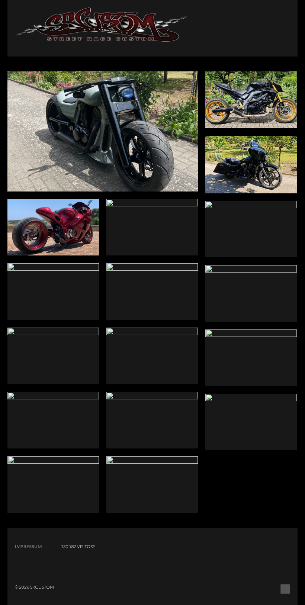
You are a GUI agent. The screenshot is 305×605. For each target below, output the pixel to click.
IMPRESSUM (28, 546)
